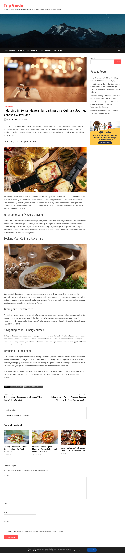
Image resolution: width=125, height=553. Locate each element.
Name (6, 503)
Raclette (27, 387)
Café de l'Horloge (16, 387)
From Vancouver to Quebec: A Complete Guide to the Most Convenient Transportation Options (104, 104)
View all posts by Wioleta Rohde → (17, 415)
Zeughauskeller (37, 387)
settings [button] (79, 551)
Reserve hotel (32, 51)
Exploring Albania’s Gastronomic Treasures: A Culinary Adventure (73, 449)
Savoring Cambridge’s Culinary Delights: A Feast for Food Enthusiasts (15, 449)
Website (6, 522)
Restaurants (46, 51)
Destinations (10, 51)
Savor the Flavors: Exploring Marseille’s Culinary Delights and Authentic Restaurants (44, 449)
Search (92, 58)
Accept (92, 550)
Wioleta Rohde (13, 120)
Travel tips (58, 51)
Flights (21, 51)
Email (6, 513)
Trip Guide (13, 5)
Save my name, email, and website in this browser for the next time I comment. (35, 531)
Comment (7, 475)
